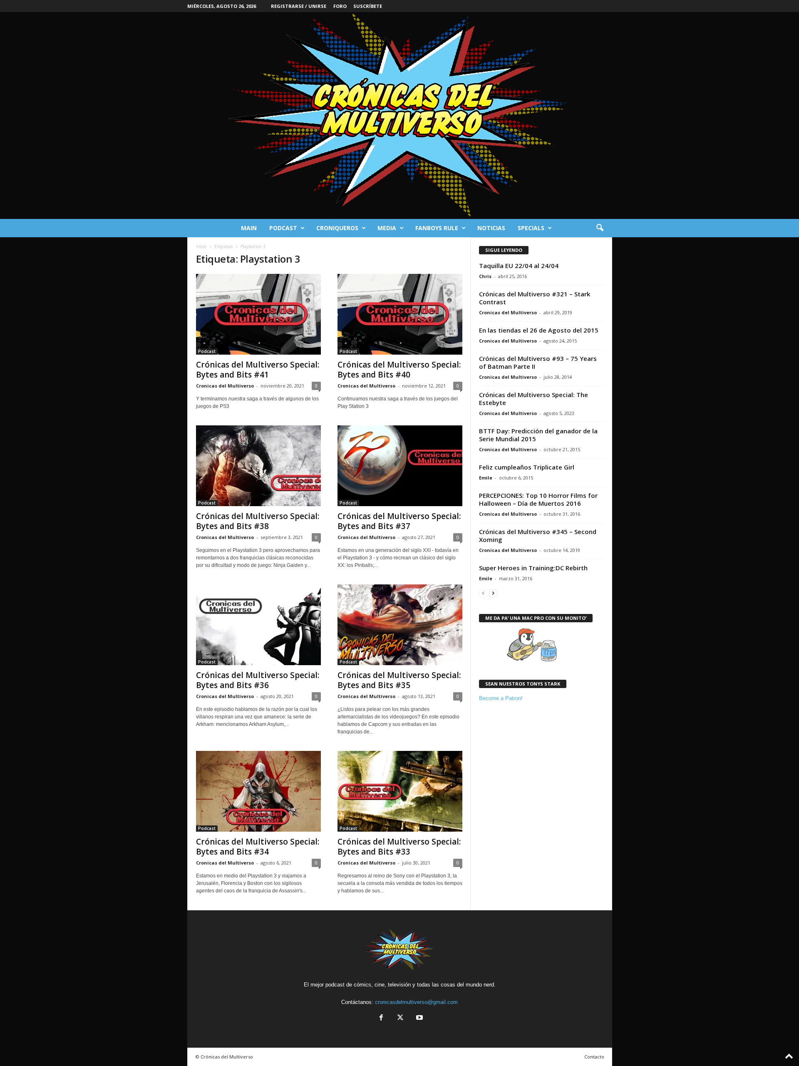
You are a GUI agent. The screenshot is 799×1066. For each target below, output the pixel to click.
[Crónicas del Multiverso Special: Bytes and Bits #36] (258, 624)
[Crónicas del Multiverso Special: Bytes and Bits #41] (258, 314)
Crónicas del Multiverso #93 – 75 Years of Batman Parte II (538, 362)
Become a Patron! (501, 698)
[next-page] (493, 593)
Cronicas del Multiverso (225, 386)
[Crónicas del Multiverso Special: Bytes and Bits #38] (258, 465)
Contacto (594, 1057)
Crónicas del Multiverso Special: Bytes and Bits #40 (399, 369)
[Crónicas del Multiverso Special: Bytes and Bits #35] (399, 624)
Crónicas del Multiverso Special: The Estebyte (533, 398)
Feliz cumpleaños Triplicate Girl (526, 467)
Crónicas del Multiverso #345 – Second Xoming (537, 535)
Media (386, 228)
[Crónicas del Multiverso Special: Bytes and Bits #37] (399, 465)
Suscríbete (367, 6)
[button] (600, 228)
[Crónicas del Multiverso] (399, 115)
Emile (485, 478)
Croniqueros (337, 228)
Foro (340, 6)
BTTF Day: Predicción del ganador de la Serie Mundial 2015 (538, 435)
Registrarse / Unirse (298, 6)
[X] (400, 1018)
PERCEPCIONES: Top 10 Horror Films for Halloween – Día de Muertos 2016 (538, 499)
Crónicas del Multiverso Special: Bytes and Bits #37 (399, 521)
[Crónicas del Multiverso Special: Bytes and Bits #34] (258, 791)
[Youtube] (418, 1018)
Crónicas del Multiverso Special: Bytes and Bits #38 (257, 521)
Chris (485, 276)
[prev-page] (483, 593)
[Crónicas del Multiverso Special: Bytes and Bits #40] (399, 314)
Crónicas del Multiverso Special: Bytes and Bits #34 (257, 846)
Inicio (201, 246)
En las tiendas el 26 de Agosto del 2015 (538, 330)
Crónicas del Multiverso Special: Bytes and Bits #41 (257, 369)
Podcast (283, 228)
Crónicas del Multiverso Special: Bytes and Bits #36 (257, 680)
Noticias (491, 228)
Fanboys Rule (436, 228)
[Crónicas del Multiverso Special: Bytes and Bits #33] (399, 791)
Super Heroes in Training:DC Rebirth (533, 568)
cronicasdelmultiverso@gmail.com (416, 1002)
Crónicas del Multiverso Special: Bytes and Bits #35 (399, 680)
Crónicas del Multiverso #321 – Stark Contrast (534, 298)
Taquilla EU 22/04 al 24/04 (518, 265)
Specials (531, 228)
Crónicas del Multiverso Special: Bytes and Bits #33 (399, 846)
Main (249, 228)
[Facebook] (381, 1018)
